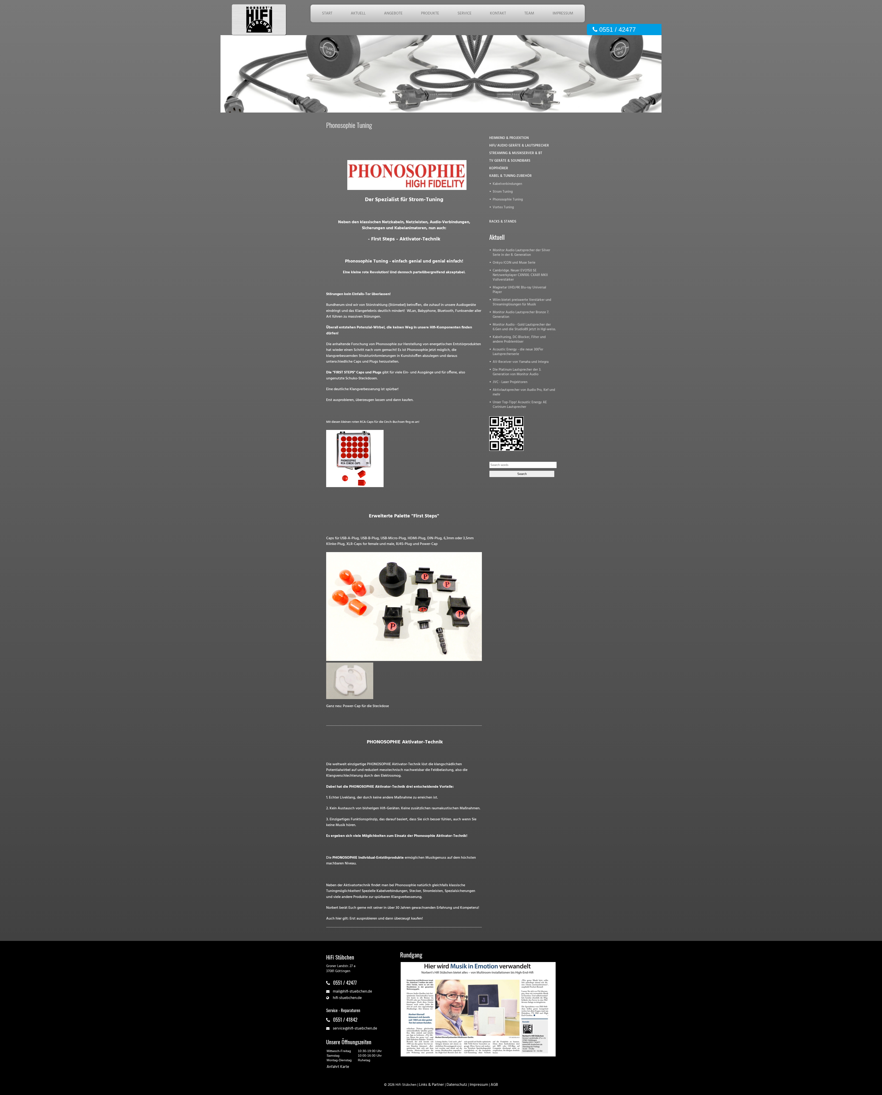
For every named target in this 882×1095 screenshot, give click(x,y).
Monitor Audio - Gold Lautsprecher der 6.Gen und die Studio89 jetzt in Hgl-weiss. (524, 327)
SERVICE (465, 13)
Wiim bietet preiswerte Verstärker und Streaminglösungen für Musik (522, 302)
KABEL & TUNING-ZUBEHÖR (510, 176)
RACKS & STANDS (502, 221)
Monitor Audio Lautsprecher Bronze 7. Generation (521, 315)
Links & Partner (431, 1085)
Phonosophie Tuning (508, 199)
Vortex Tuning (503, 207)
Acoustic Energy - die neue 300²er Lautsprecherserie (518, 352)
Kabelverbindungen (507, 184)
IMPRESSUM (563, 13)
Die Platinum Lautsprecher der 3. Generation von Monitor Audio (517, 372)
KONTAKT (498, 13)
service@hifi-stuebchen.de (355, 1028)
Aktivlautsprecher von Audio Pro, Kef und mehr (524, 392)
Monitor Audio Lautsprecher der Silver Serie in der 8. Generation (521, 253)
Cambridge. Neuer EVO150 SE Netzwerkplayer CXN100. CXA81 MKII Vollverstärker (520, 275)
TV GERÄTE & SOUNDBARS (509, 161)
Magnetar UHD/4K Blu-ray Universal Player (519, 290)
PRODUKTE (430, 13)
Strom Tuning (503, 192)
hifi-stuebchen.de (347, 998)
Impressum (479, 1085)
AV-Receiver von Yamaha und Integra (520, 362)
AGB (494, 1085)
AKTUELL (358, 13)
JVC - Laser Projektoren (510, 382)
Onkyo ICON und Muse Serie (514, 262)
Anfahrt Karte (338, 1067)
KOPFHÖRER (498, 168)
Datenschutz (457, 1085)
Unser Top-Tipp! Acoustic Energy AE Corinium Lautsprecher (520, 405)
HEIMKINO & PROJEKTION (509, 138)
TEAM (529, 13)
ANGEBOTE (393, 13)
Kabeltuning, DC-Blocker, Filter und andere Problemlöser (519, 339)
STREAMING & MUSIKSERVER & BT (515, 153)
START (327, 13)
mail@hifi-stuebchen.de (352, 991)
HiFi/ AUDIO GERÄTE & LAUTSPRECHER (519, 145)
